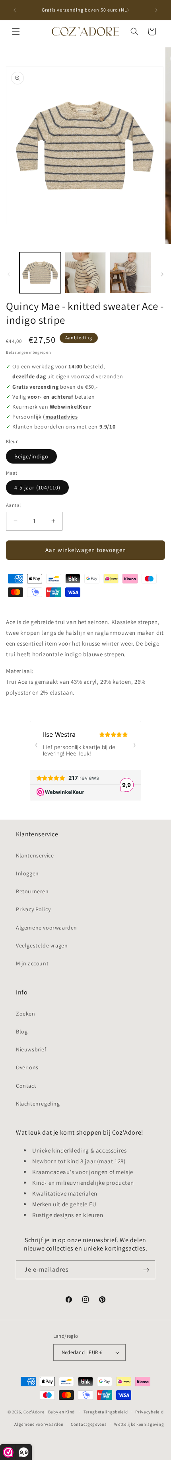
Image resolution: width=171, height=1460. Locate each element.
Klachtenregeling (38, 1103)
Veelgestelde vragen (42, 945)
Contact (26, 1085)
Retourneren (32, 891)
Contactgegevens (89, 1424)
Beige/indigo (31, 456)
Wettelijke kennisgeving (139, 1424)
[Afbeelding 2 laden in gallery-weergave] (85, 273)
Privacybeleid (149, 1412)
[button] (16, 31)
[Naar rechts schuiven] (162, 274)
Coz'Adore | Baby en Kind (49, 1412)
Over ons (27, 1067)
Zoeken (25, 1013)
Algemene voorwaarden (46, 927)
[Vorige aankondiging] (14, 10)
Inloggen (27, 873)
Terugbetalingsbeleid (106, 1412)
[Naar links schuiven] (8, 274)
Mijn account (32, 963)
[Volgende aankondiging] (156, 10)
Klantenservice (35, 855)
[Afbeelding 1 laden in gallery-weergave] (40, 273)
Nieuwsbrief (31, 1049)
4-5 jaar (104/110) (37, 487)
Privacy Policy (33, 909)
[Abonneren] (146, 1269)
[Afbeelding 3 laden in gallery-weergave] (130, 273)
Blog (21, 1031)
